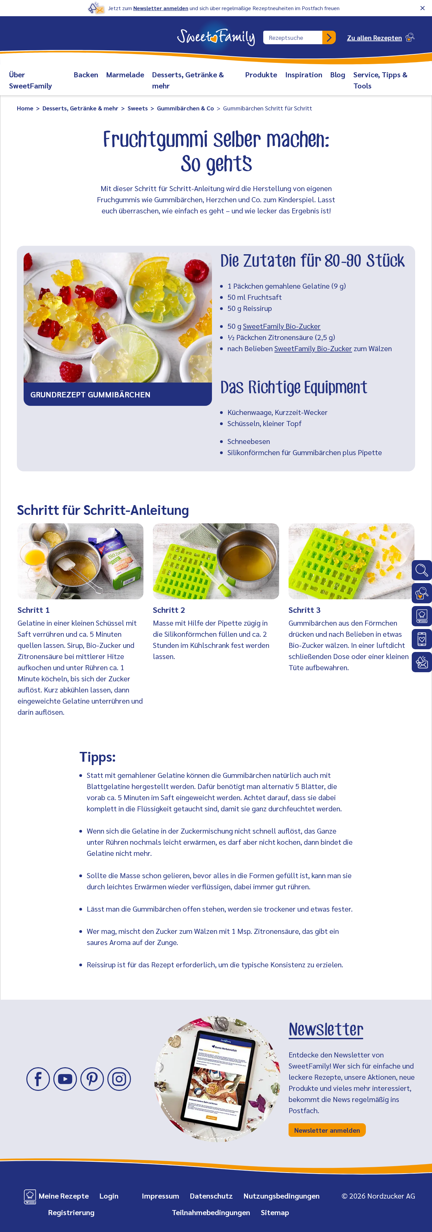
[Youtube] (65, 1079)
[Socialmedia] (422, 639)
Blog (337, 74)
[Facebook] (38, 1079)
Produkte (261, 74)
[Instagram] (119, 1079)
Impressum (160, 1195)
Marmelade (125, 74)
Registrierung (71, 1212)
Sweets (138, 108)
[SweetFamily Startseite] (216, 33)
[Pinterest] (92, 1079)
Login (109, 1195)
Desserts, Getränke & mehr (188, 80)
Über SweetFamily (30, 80)
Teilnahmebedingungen (211, 1212)
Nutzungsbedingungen (282, 1195)
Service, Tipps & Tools (380, 80)
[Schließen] (422, 8)
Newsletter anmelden (160, 7)
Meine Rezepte (64, 1195)
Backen (86, 74)
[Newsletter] (422, 662)
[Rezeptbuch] (422, 616)
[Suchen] (329, 37)
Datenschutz (211, 1195)
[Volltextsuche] (422, 570)
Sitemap (275, 1212)
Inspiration (303, 74)
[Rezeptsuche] (422, 593)
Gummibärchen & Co (185, 108)
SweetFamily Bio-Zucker (282, 326)
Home (25, 108)
